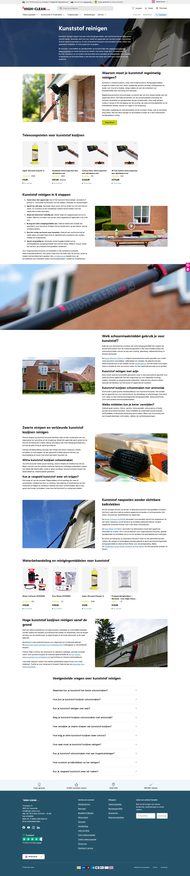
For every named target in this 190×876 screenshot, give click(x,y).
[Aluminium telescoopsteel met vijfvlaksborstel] (65, 154)
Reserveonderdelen (116, 817)
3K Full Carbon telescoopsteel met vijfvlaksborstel (124, 172)
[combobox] (85, 8)
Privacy (155, 867)
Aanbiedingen (89, 15)
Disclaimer (164, 867)
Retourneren (83, 817)
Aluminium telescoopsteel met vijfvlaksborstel (65, 172)
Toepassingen (73, 15)
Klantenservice (84, 804)
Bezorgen (82, 809)
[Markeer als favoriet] (46, 143)
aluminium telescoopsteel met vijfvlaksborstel (43, 645)
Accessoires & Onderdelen (51, 15)
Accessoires (113, 813)
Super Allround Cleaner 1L (33, 171)
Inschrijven (162, 816)
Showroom (147, 15)
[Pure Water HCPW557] (65, 579)
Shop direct (109, 122)
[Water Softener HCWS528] (35, 579)
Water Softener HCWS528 (115, 519)
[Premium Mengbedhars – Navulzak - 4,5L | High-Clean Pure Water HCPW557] (125, 579)
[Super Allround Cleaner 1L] (35, 154)
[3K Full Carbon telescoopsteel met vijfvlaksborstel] (125, 154)
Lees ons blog (83, 831)
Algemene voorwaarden (141, 867)
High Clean (30, 867)
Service (101, 15)
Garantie (81, 822)
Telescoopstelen (29, 15)
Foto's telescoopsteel (86, 835)
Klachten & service (85, 848)
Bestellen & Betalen (86, 813)
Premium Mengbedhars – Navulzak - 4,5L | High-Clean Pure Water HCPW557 (123, 598)
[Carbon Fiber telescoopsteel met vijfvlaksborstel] (95, 154)
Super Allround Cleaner (114, 358)
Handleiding (83, 826)
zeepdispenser (140, 364)
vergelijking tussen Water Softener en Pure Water (124, 546)
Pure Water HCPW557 (113, 529)
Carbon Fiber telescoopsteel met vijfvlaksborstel (94, 172)
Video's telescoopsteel (87, 839)
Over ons (136, 15)
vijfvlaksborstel (60, 256)
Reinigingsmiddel (115, 809)
